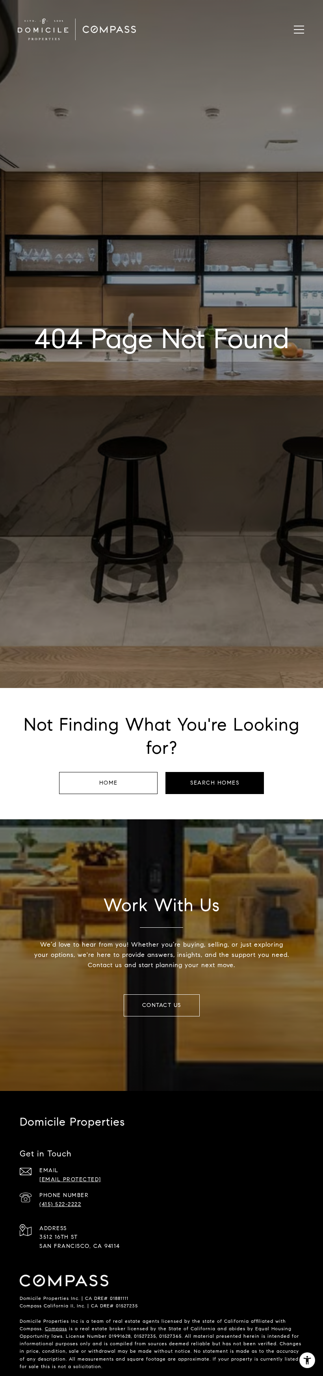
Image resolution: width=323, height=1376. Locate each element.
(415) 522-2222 (60, 1204)
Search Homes (214, 782)
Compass (56, 1328)
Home (108, 782)
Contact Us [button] (161, 1005)
